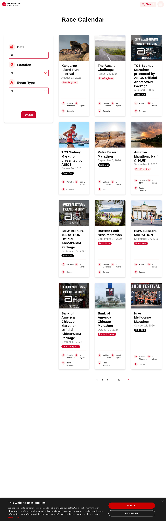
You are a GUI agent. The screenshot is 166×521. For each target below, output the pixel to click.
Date (20, 47)
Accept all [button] (132, 505)
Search (28, 114)
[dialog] (83, 509)
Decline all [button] (131, 513)
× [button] (162, 501)
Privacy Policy (14, 517)
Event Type (26, 82)
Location (24, 65)
